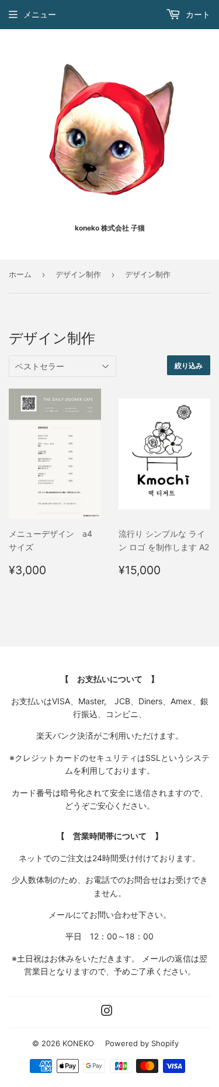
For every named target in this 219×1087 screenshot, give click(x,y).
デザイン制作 (78, 274)
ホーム (20, 274)
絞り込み (189, 365)
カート (196, 14)
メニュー (39, 14)
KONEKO (78, 1043)
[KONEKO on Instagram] (107, 1012)
